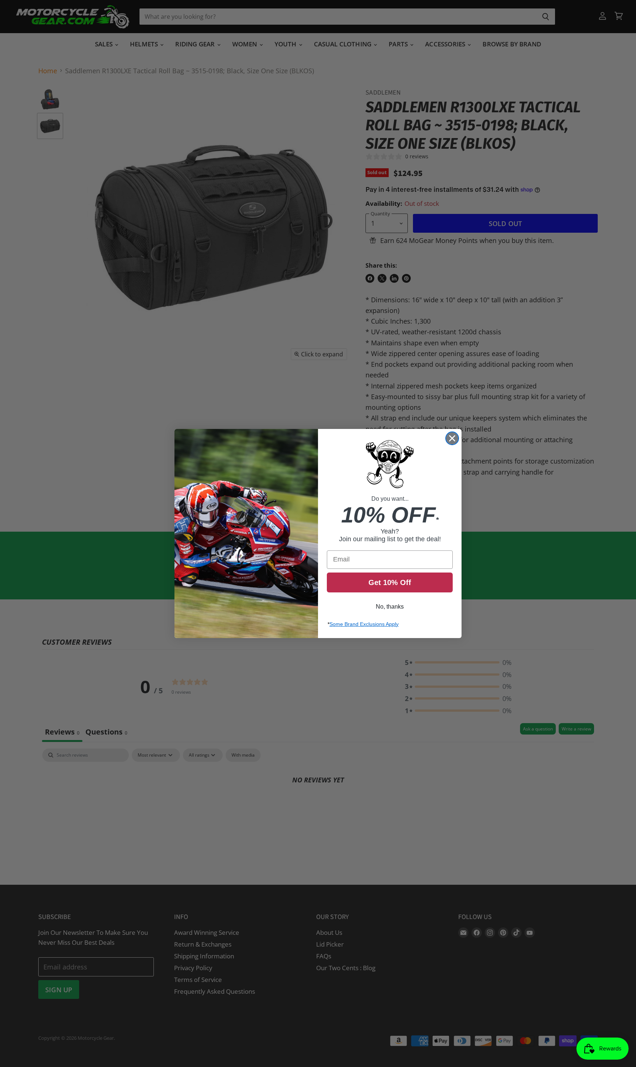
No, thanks (390, 606)
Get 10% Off (389, 582)
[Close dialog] (452, 438)
